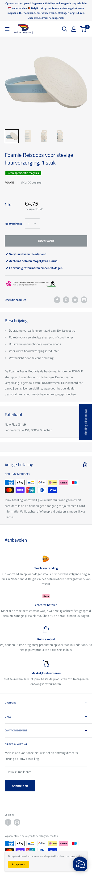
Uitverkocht (46, 240)
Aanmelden (20, 785)
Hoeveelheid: (13, 223)
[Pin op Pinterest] (66, 299)
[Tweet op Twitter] (75, 299)
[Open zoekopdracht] (64, 29)
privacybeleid (76, 856)
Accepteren (18, 864)
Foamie (9, 182)
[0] (83, 29)
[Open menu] (7, 29)
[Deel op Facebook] (57, 299)
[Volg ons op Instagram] (17, 822)
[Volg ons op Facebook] (8, 822)
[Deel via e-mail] (84, 299)
